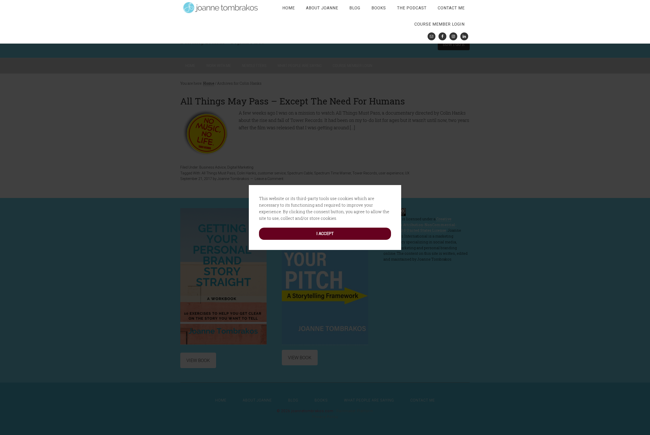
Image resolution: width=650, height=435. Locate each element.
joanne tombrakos (221, 7)
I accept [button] (325, 233)
